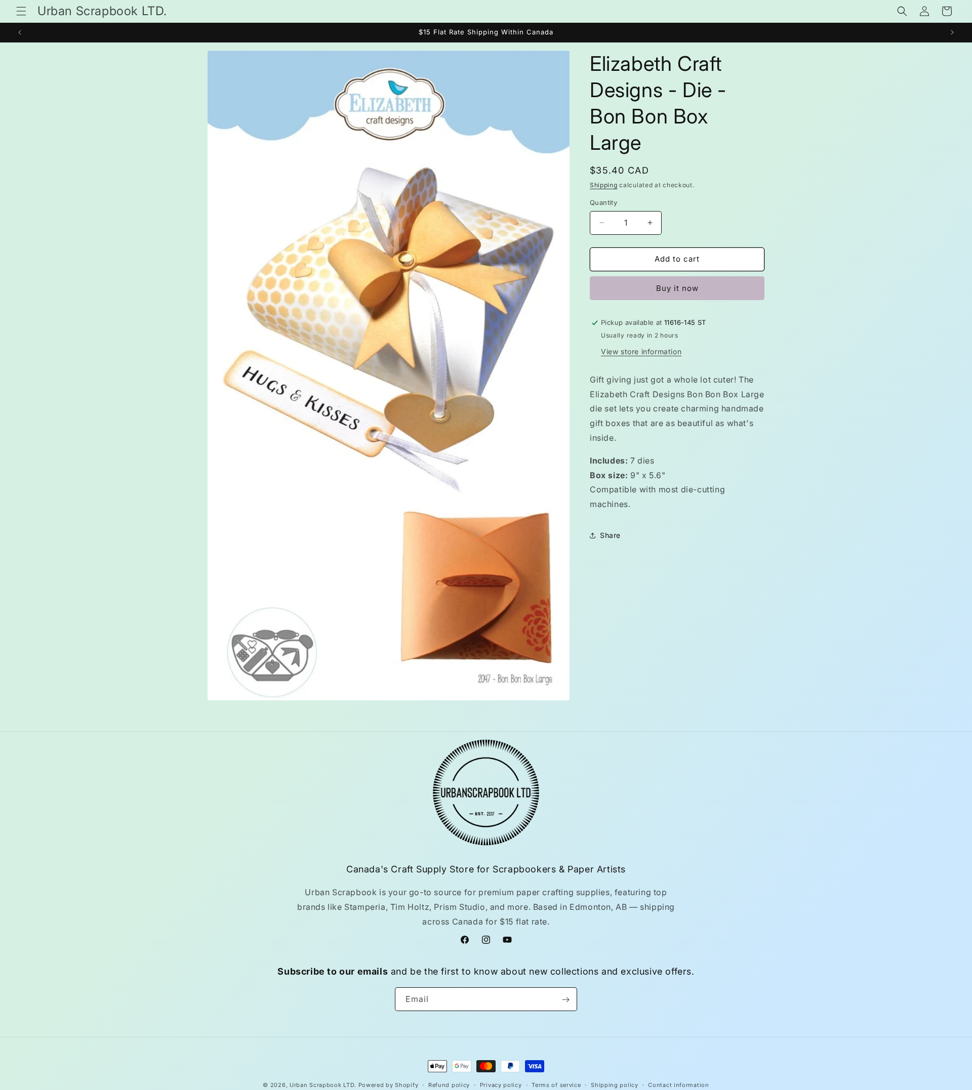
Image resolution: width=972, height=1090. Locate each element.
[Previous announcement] (20, 32)
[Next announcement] (952, 32)
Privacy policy (501, 1084)
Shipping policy (614, 1084)
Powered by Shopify (388, 1084)
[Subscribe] (565, 1000)
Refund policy (449, 1084)
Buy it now (677, 288)
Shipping (604, 185)
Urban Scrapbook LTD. (323, 1084)
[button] (21, 11)
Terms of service (556, 1084)
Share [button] (610, 535)
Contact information (678, 1084)
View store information (641, 351)
